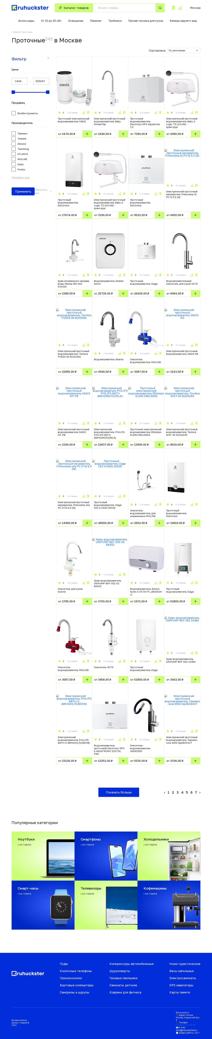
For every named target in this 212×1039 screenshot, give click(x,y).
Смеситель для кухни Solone (70, 590)
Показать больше (119, 792)
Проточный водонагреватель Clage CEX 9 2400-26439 (108, 505)
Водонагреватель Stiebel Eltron (109, 282)
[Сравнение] (180, 8)
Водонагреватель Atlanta (108, 359)
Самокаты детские (123, 985)
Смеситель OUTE (103, 667)
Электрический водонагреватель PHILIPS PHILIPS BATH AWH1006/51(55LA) (109, 433)
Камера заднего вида (184, 20)
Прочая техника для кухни (145, 20)
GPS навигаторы (181, 985)
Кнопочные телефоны (76, 971)
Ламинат (96, 20)
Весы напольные (181, 971)
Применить (23, 191)
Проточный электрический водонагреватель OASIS (73, 120)
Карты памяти (179, 992)
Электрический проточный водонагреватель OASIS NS (182, 352)
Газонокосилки (71, 978)
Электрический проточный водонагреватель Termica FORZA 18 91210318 (73, 354)
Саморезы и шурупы (74, 992)
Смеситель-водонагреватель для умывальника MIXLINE (143, 513)
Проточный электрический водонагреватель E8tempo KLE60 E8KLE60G (145, 432)
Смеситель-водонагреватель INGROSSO (140, 748)
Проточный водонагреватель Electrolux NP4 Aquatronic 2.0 (145, 122)
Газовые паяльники (123, 978)
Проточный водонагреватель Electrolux (68, 202)
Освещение (75, 20)
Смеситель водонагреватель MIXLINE (145, 361)
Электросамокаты (182, 978)
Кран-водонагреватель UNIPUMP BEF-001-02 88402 (107, 583)
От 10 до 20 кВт (51, 20)
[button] (13, 20)
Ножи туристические (184, 964)
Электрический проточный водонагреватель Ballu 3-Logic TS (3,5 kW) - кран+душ (181, 122)
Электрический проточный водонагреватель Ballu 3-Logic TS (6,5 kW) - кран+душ (109, 204)
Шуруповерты (119, 971)
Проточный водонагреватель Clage (144, 282)
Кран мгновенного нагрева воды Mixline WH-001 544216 (73, 284)
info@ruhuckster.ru (186, 1030)
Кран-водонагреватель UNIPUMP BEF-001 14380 (181, 660)
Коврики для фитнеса (125, 992)
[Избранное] (173, 7)
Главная (16, 32)
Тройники (115, 20)
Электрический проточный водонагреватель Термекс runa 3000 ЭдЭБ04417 (182, 740)
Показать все (20, 177)
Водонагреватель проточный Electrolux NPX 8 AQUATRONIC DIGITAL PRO (109, 749)
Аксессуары (26, 20)
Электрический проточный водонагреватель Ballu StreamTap (109, 121)
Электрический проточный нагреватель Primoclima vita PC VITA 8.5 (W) (74, 505)
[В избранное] (88, 112)
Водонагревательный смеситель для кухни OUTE (182, 282)
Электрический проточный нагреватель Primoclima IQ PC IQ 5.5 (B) (181, 194)
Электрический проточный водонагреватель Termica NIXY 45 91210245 (181, 432)
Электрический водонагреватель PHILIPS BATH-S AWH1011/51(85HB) (74, 740)
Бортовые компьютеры (77, 985)
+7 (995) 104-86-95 (185, 1025)
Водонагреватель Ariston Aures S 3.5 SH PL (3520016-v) (146, 591)
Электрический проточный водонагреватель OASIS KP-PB (73, 432)
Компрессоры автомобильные (131, 964)
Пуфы (64, 964)
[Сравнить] (83, 112)
